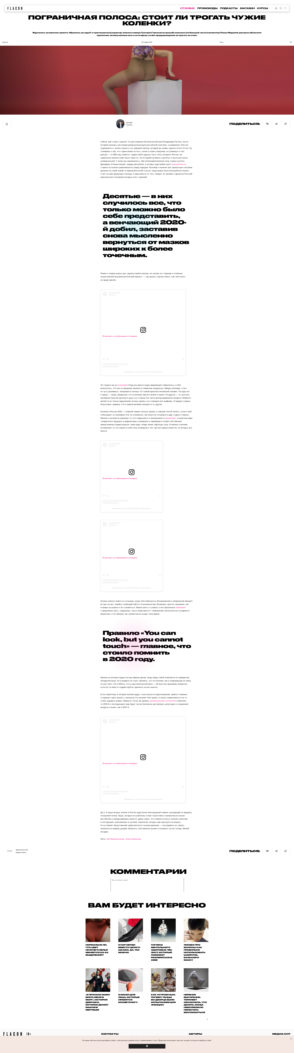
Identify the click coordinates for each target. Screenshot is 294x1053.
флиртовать (171, 418)
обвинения (181, 607)
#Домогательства (22, 850)
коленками (122, 385)
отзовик (187, 8)
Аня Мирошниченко (115, 839)
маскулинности (179, 164)
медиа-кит (281, 1034)
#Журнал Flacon (21, 852)
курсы (262, 8)
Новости (5, 42)
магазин (247, 8)
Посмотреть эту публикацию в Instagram (119, 336)
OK (147, 1046)
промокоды (207, 8)
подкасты (229, 8)
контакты (110, 1034)
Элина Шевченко (133, 839)
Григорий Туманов (129, 124)
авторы (195, 1034)
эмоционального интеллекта (163, 701)
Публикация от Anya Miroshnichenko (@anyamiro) (143, 372)
